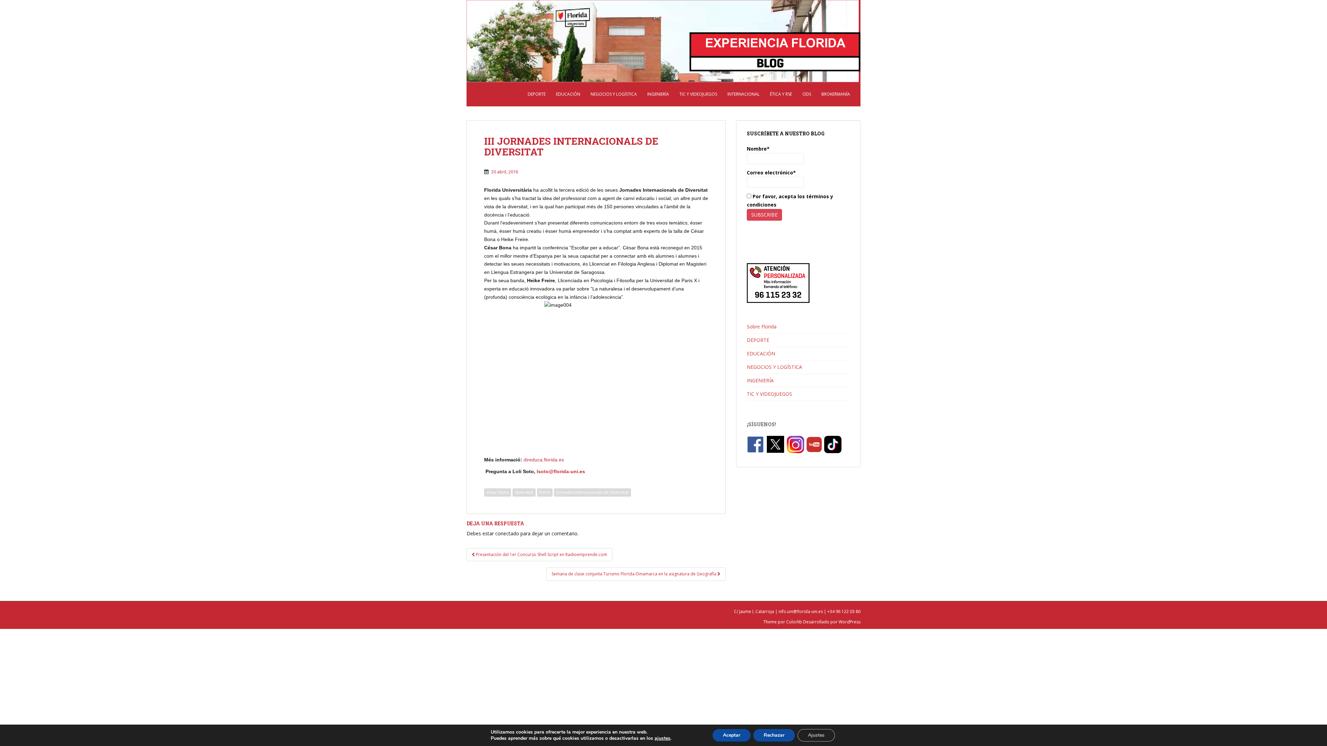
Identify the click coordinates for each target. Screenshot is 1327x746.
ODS (806, 94)
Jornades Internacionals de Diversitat (592, 492)
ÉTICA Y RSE (781, 94)
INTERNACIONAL (743, 94)
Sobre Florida (762, 326)
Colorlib (794, 622)
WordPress (849, 622)
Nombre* (758, 148)
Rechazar (774, 735)
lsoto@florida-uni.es (561, 471)
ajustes (662, 738)
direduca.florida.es (544, 459)
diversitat (524, 492)
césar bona (498, 492)
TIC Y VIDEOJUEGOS (698, 94)
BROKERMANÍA (835, 94)
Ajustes (816, 735)
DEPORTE (537, 94)
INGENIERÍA (658, 94)
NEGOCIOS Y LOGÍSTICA (614, 94)
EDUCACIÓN (568, 94)
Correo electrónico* (771, 172)
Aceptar (731, 735)
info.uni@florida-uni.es (801, 611)
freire (544, 492)
